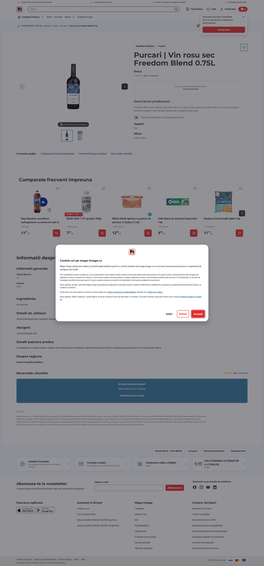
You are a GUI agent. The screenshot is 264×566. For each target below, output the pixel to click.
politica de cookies (154, 292)
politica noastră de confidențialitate (121, 292)
